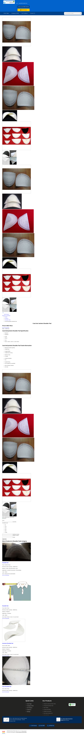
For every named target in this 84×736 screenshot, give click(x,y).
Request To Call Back (6, 315)
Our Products (25, 13)
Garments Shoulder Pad (7, 643)
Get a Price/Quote (5, 327)
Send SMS (42, 725)
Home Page (6, 13)
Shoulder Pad (5, 562)
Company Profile (15, 13)
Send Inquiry (24, 9)
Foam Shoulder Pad (6, 686)
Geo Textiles (46, 707)
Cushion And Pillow (47, 709)
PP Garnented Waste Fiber (48, 705)
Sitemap (28, 711)
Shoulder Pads (8, 319)
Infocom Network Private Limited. (21, 732)
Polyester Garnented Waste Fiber (50, 703)
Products (6, 318)
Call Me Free (51, 725)
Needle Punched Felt (47, 711)
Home (6, 316)
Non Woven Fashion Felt (48, 713)
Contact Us (32, 13)
